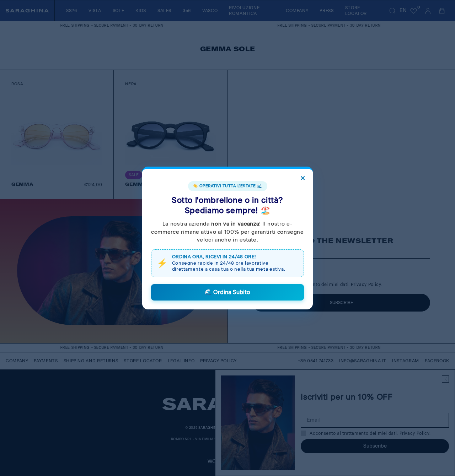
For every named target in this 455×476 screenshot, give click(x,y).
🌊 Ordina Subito (227, 292)
